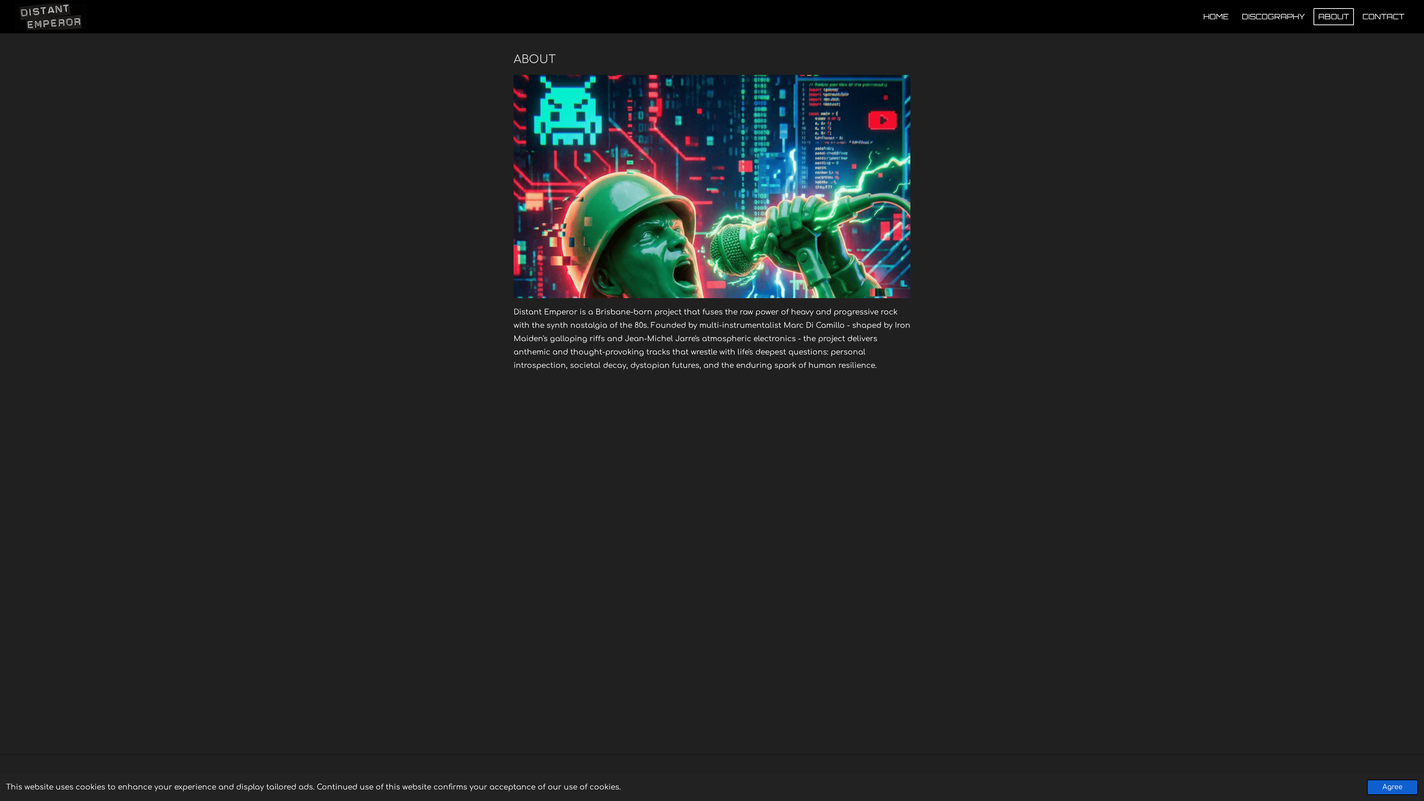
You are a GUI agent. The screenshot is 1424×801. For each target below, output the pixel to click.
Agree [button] (1392, 787)
